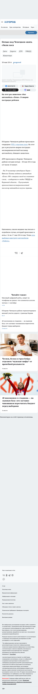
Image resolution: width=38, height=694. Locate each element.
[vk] (16, 253)
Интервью (26, 27)
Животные (7, 55)
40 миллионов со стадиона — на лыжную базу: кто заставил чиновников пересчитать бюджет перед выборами (18, 324)
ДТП (21, 51)
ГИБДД (28, 51)
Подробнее (13, 654)
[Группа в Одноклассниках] (6, 575)
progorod (17, 62)
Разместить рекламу (7, 614)
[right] (36, 27)
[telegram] (22, 253)
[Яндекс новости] (27, 86)
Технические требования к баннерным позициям (15, 610)
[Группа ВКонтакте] (10, 86)
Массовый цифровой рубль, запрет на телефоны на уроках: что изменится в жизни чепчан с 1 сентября (18, 301)
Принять (31, 32)
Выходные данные (7, 617)
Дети (5, 51)
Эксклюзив (4, 27)
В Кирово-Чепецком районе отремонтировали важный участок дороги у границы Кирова (19, 313)
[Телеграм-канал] (9, 575)
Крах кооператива (15, 27)
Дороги (13, 51)
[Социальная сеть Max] (27, 90)
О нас (3, 586)
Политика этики (6, 589)
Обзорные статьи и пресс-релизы (11, 607)
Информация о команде (8, 596)
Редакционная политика (8, 600)
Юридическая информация (9, 593)
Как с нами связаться (8, 603)
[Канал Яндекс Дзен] (10, 90)
